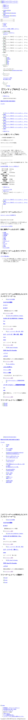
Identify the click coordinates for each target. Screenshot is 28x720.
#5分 (4, 245)
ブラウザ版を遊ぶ (5, 256)
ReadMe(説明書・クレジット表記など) (10, 166)
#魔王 (4, 238)
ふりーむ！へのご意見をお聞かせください (13, 716)
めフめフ (5, 305)
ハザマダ (5, 353)
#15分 (4, 236)
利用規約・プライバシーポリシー (11, 707)
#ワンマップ (6, 241)
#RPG (4, 246)
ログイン (17, 28)
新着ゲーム (6, 5)
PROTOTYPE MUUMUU (8, 101)
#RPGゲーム (6, 96)
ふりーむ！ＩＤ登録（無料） (8, 28)
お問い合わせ (6, 713)
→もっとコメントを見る (7, 226)
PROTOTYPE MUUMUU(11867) (10, 439)
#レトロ (5, 26)
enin (4, 387)
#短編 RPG (5, 233)
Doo (4, 321)
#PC (4, 242)
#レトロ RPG (6, 247)
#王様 (4, 239)
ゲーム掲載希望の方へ (8, 715)
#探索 (4, 24)
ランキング (6, 8)
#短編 (4, 232)
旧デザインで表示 (7, 712)
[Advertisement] (14, 277)
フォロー (3, 103)
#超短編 (5, 235)
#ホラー (5, 23)
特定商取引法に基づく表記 (9, 709)
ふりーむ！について (8, 710)
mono (4, 337)
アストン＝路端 (7, 369)
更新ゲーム (6, 6)
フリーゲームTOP (7, 189)
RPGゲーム (6, 191)
